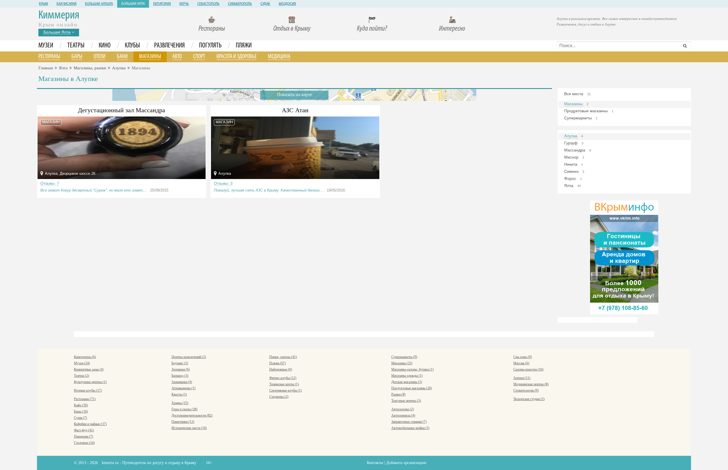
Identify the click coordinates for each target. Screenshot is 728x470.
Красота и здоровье (236, 57)
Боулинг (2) (179, 363)
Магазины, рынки (90, 68)
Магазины (150, 57)
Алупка (119, 68)
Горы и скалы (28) (184, 409)
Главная (45, 68)
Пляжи (244, 45)
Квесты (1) (179, 394)
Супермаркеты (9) (404, 357)
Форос (570, 178)
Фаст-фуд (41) (84, 430)
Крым (43, 4)
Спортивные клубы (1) (285, 390)
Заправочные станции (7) (409, 422)
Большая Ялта (133, 4)
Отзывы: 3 (223, 183)
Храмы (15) (179, 403)
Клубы (132, 45)
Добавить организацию (406, 463)
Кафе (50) (81, 405)
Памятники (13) (182, 422)
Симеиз (572, 171)
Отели (100, 57)
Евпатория (162, 4)
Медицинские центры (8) (531, 384)
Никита (571, 164)
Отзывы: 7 (49, 183)
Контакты (375, 463)
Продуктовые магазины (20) (411, 388)
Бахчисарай (66, 4)
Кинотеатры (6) (85, 357)
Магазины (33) (401, 363)
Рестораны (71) (85, 399)
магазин (50, 122)
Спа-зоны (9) (522, 357)
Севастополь (208, 4)
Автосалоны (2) (402, 409)
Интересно (452, 29)
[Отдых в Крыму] (624, 257)
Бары (76, 57)
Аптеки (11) (521, 378)
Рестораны (211, 29)
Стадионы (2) (278, 397)
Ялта (63, 68)
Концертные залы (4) (89, 369)
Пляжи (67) (277, 363)
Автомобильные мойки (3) (410, 428)
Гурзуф (571, 143)
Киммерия (58, 15)
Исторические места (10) (189, 428)
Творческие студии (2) (529, 399)
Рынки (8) (398, 394)
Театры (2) (81, 376)
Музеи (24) (82, 363)
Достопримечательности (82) (191, 415)
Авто (177, 57)
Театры (75, 45)
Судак (265, 4)
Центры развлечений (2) (188, 357)
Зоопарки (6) (180, 369)
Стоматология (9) (526, 390)
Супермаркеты (578, 118)
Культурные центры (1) (90, 382)
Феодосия (287, 4)
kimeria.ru (110, 463)
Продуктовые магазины (586, 111)
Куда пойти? (372, 29)
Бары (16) (81, 411)
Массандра (575, 150)
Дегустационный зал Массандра (121, 110)
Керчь (184, 4)
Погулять (210, 45)
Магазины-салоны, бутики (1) (412, 369)
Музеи (45, 45)
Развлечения (169, 45)
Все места (574, 93)
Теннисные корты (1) (284, 384)
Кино (105, 45)
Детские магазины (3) (406, 382)
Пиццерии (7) (83, 436)
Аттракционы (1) (183, 388)
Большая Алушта (99, 4)
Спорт (199, 57)
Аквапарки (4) (181, 382)
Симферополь (240, 4)
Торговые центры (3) (406, 401)
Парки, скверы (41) (283, 357)
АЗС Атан (295, 110)
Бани (122, 57)
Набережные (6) (280, 369)
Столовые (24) (84, 443)
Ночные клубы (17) (88, 390)
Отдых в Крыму (292, 29)
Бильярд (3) (179, 376)
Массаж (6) (521, 363)
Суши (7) (80, 418)
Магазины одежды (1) (407, 376)
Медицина (279, 57)
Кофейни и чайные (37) (90, 424)
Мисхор (572, 157)
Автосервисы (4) (403, 415)
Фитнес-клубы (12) (282, 378)
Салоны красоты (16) (528, 369)
